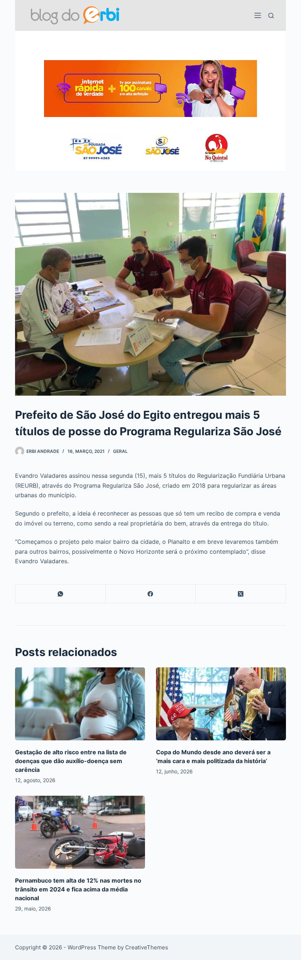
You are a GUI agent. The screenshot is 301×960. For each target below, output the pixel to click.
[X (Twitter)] (241, 594)
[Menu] (257, 15)
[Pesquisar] (271, 15)
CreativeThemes (146, 947)
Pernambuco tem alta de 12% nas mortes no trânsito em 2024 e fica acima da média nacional (78, 889)
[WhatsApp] (60, 594)
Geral (120, 451)
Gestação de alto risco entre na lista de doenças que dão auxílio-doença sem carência (71, 760)
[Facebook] (151, 594)
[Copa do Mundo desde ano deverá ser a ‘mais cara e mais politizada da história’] (221, 703)
